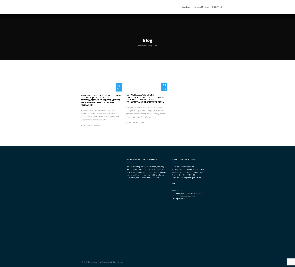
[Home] (72, 3)
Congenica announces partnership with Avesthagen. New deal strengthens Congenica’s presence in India (145, 98)
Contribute (185, 7)
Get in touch (217, 7)
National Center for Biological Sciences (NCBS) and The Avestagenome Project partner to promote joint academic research (101, 100)
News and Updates (201, 7)
